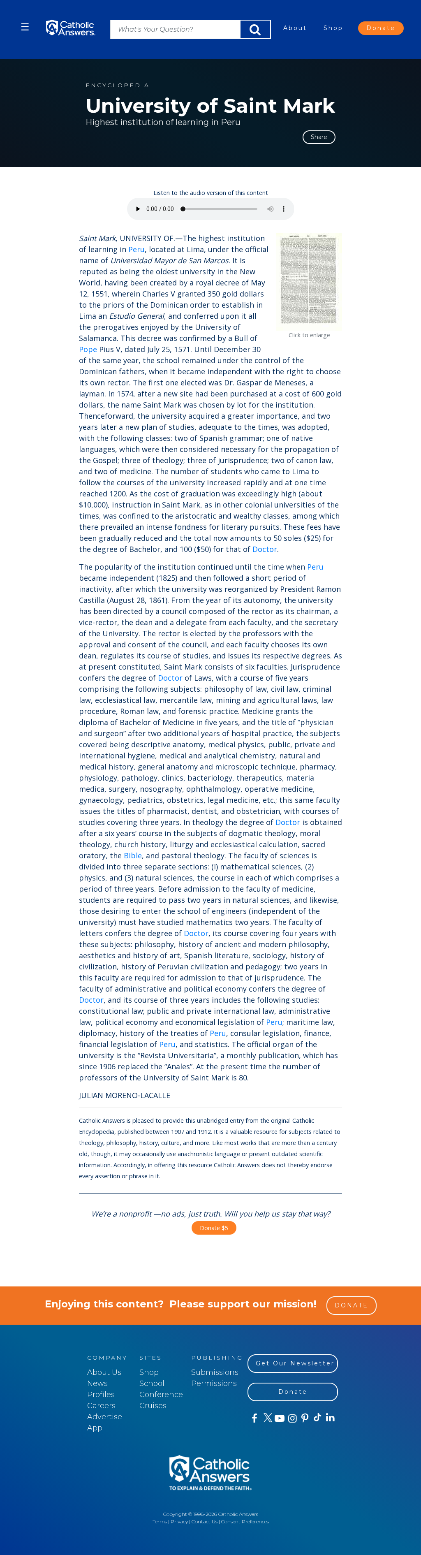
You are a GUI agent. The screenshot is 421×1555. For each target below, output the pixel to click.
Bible (133, 855)
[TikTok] (317, 1418)
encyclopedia (118, 85)
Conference (161, 1394)
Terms (160, 1521)
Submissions (214, 1372)
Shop (333, 28)
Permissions (214, 1383)
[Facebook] (254, 1418)
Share (319, 137)
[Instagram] (291, 1418)
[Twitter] (266, 1418)
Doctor (264, 549)
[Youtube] (279, 1418)
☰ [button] (25, 27)
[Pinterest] (304, 1418)
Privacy (179, 1521)
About (295, 28)
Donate (381, 28)
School (151, 1383)
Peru (136, 249)
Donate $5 (214, 1228)
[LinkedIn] (330, 1418)
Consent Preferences (245, 1521)
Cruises (153, 1405)
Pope (88, 349)
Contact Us (204, 1521)
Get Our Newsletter (295, 1363)
